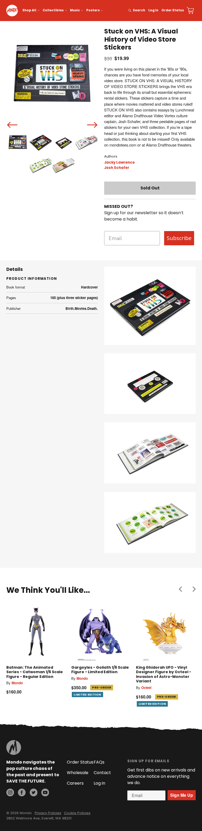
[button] (180, 589)
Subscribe (179, 238)
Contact (102, 773)
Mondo (17, 682)
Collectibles (53, 10)
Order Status (172, 10)
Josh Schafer (116, 167)
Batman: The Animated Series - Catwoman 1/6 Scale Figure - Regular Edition (34, 672)
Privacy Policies (48, 812)
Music (75, 10)
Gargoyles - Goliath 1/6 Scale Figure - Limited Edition (100, 670)
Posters (93, 10)
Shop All (29, 10)
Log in (153, 10)
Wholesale (77, 773)
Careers (75, 783)
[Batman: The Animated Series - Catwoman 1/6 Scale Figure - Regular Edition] (36, 631)
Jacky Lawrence (119, 162)
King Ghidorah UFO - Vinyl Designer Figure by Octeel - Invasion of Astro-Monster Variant (163, 674)
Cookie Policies (77, 812)
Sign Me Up (181, 795)
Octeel (146, 687)
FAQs (99, 762)
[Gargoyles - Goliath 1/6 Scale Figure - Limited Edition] (101, 631)
